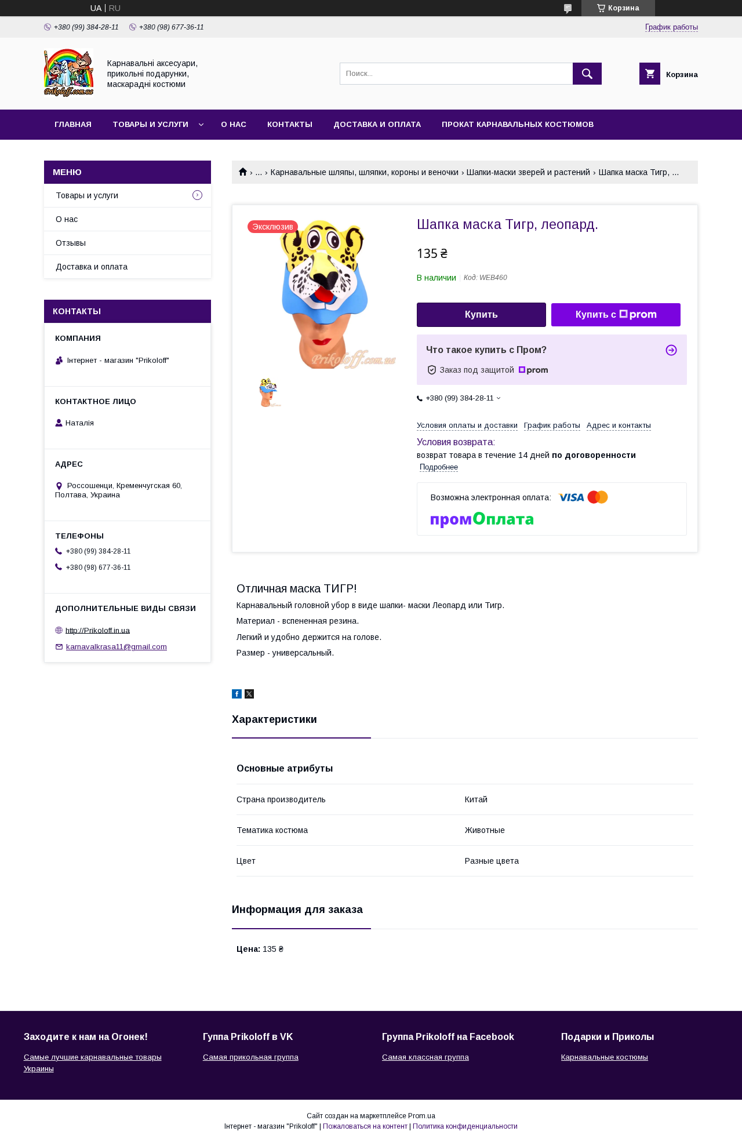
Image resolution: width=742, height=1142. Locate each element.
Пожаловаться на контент (365, 1126)
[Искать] (587, 74)
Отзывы (71, 243)
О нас (233, 124)
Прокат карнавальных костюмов (518, 124)
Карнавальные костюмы (604, 1057)
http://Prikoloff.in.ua (98, 629)
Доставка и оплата (377, 124)
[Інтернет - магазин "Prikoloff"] (68, 94)
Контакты (289, 124)
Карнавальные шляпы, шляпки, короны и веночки (365, 172)
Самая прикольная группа (251, 1057)
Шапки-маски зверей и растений (528, 172)
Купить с (596, 314)
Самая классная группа (425, 1057)
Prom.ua (421, 1116)
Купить (481, 314)
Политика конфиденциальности (465, 1126)
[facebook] (237, 695)
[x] (249, 695)
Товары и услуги (150, 124)
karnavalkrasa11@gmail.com (116, 646)
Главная (73, 124)
